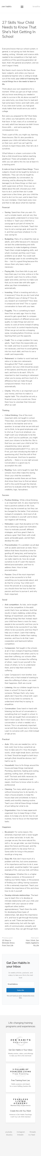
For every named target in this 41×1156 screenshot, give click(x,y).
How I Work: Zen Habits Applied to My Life (32, 943)
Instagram (21, 1132)
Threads (33, 1132)
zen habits (6, 7)
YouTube (8, 1132)
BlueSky (9, 1135)
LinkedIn (20, 1135)
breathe (36, 7)
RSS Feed (31, 1135)
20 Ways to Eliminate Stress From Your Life (8, 943)
